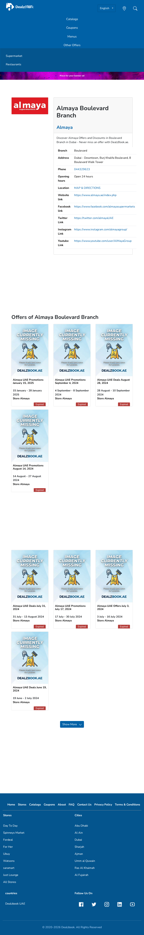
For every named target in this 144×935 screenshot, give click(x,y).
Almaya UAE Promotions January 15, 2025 (28, 381)
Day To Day (10, 826)
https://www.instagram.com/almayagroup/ (100, 229)
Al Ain (79, 833)
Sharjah (79, 847)
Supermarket (14, 56)
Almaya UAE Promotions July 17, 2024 (70, 607)
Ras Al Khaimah (85, 868)
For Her (8, 847)
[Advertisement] (72, 282)
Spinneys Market (13, 833)
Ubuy (6, 854)
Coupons (72, 28)
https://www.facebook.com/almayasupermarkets (104, 207)
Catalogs (72, 19)
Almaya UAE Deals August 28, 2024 (113, 381)
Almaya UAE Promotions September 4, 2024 (70, 381)
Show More (70, 724)
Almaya (65, 127)
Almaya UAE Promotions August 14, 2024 (28, 467)
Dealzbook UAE (15, 904)
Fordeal (8, 840)
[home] (19, 6)
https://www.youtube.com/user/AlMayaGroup (103, 241)
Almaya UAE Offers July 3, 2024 (113, 607)
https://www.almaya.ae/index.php (95, 195)
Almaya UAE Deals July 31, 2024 (29, 607)
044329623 (82, 169)
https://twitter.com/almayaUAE (93, 218)
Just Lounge (10, 875)
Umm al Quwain (85, 861)
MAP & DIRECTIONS (87, 188)
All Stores (9, 882)
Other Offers (72, 45)
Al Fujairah (81, 875)
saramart (8, 868)
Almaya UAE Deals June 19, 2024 (30, 689)
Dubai (78, 840)
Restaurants (13, 64)
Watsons (9, 861)
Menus (72, 36)
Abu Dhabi (81, 826)
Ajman (79, 854)
